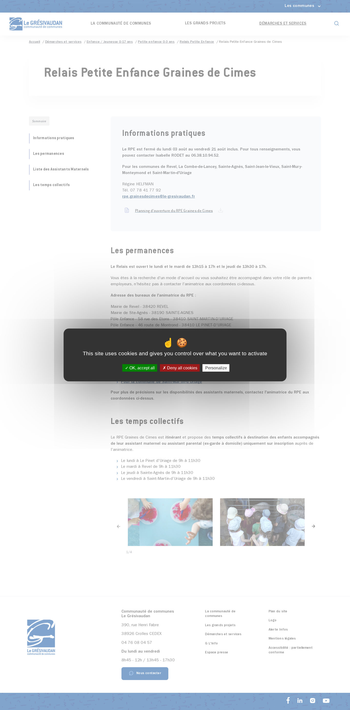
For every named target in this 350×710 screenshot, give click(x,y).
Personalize (216, 368)
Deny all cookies (181, 368)
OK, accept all (141, 368)
